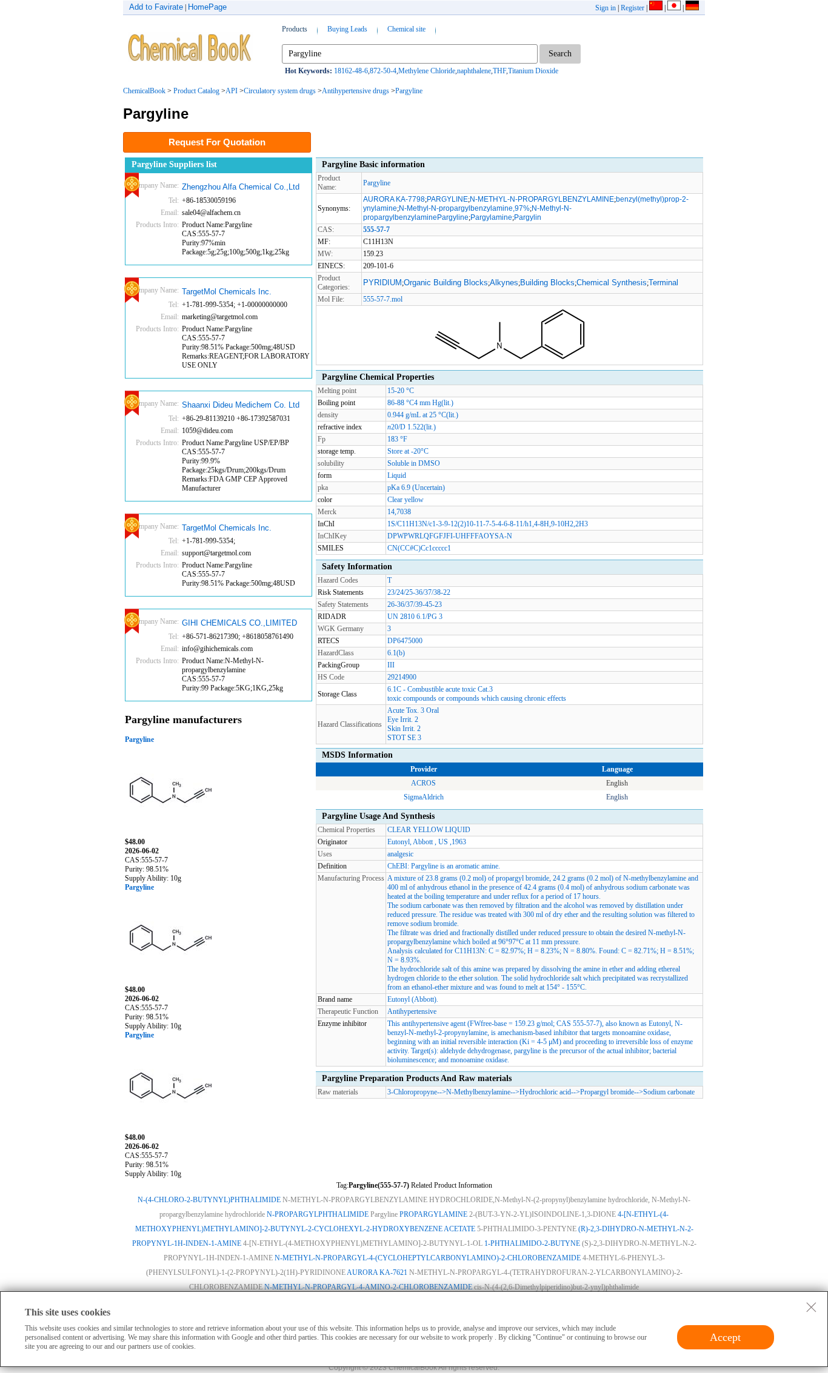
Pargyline (408, 91)
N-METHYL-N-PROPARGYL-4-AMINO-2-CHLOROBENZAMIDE (368, 1287)
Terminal (663, 282)
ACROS (423, 783)
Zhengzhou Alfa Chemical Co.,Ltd (240, 186)
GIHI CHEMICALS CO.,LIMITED (239, 622)
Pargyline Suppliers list (174, 164)
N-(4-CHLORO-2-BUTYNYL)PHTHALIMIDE (209, 1200)
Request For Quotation (217, 142)
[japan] (674, 8)
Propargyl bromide (607, 1092)
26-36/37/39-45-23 (414, 604)
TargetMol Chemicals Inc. (227, 291)
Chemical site (406, 29)
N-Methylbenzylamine (478, 1092)
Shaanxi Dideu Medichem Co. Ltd (240, 404)
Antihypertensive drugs (355, 91)
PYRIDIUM (382, 282)
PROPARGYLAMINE (433, 1214)
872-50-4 (383, 71)
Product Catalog (196, 91)
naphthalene (474, 71)
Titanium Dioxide (533, 71)
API (231, 91)
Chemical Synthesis (611, 282)
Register (632, 8)
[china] (656, 8)
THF (499, 71)
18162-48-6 (351, 71)
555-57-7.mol (382, 299)
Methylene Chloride (426, 71)
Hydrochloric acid (545, 1092)
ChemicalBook (144, 91)
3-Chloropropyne (412, 1092)
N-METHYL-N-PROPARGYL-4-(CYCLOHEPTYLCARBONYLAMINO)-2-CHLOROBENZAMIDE (428, 1258)
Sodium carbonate (669, 1092)
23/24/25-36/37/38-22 (418, 592)
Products (294, 29)
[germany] (692, 8)
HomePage (207, 7)
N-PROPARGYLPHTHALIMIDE (318, 1214)
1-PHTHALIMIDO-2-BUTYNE (532, 1243)
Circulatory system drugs (280, 91)
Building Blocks (547, 282)
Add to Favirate (156, 7)
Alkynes (504, 282)
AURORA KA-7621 (377, 1272)
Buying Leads (347, 29)
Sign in (605, 8)
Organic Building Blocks (446, 282)
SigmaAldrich (424, 797)
